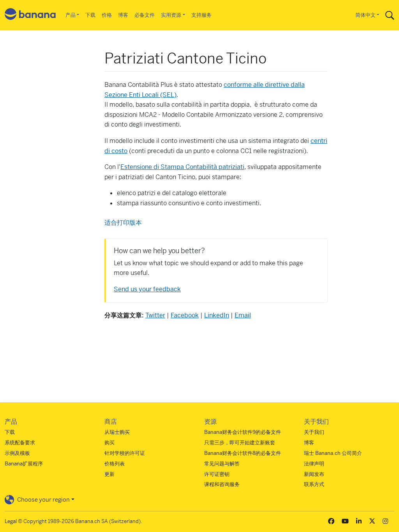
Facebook (185, 315)
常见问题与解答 (222, 463)
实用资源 (171, 15)
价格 (107, 15)
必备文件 (144, 15)
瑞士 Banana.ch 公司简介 (333, 453)
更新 (109, 474)
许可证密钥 (217, 474)
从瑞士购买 (117, 432)
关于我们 (314, 432)
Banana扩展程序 (24, 463)
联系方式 (314, 484)
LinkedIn (216, 315)
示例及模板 (17, 453)
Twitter (155, 315)
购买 (109, 442)
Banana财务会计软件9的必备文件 (242, 432)
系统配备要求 (20, 442)
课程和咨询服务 (222, 484)
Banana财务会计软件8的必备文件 (242, 453)
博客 (123, 15)
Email (243, 315)
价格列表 (114, 463)
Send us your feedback (147, 289)
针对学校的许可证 (124, 453)
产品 (70, 15)
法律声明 (314, 463)
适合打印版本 (123, 222)
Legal (11, 521)
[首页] (30, 15)
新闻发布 (314, 474)
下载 (90, 15)
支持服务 (201, 15)
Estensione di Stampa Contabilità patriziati (182, 167)
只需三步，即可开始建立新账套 (239, 442)
